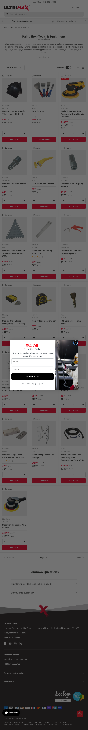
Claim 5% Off (32, 376)
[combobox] (32, 369)
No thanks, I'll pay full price (32, 384)
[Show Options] (51, 369)
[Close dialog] (75, 343)
